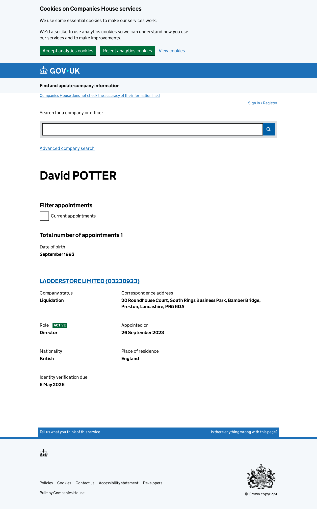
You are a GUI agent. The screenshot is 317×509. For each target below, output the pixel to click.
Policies (46, 483)
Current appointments (73, 216)
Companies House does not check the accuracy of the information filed (100, 95)
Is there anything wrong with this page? (244, 431)
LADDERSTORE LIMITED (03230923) (90, 281)
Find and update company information (80, 85)
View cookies (172, 50)
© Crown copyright (260, 494)
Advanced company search (67, 148)
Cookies (64, 483)
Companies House (68, 492)
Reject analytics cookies (127, 51)
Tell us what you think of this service (70, 431)
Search (269, 129)
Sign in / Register (262, 103)
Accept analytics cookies (68, 51)
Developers (152, 483)
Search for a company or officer (71, 112)
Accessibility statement (118, 483)
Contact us (85, 483)
